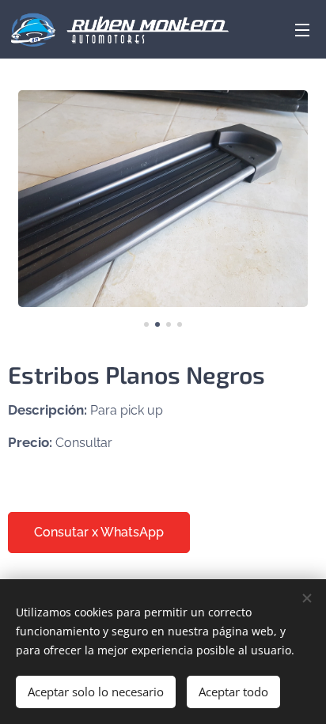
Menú (302, 29)
